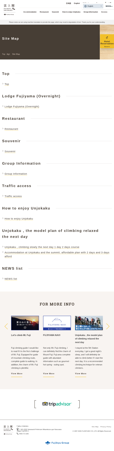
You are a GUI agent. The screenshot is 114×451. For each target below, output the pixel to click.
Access (104, 12)
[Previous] (7, 327)
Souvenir (55, 12)
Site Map (95, 426)
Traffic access (13, 196)
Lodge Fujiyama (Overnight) (22, 106)
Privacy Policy (106, 426)
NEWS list (11, 278)
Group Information (91, 12)
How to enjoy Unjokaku (71, 12)
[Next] (107, 327)
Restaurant (44, 12)
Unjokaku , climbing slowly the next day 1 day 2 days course (42, 247)
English (77, 3)
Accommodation (29, 12)
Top (3, 54)
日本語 (68, 3)
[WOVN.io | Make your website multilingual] (108, 6)
